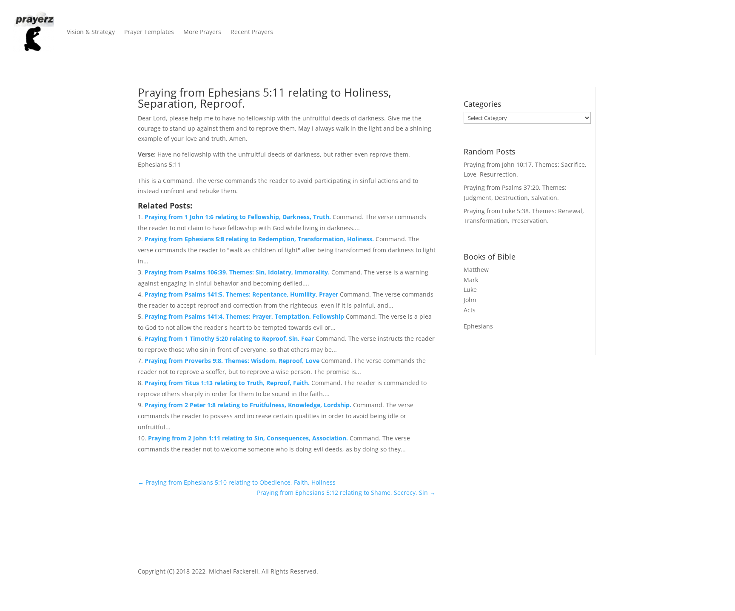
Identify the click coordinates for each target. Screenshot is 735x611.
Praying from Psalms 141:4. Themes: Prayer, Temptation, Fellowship (245, 316)
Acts (470, 310)
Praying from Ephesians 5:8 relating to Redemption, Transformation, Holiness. (260, 239)
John (470, 300)
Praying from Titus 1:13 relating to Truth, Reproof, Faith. (228, 383)
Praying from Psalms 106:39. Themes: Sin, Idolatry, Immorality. (238, 272)
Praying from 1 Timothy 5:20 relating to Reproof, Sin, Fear (230, 338)
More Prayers (202, 32)
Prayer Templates (149, 32)
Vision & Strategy (91, 32)
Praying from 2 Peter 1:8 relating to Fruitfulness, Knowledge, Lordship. (249, 405)
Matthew (476, 270)
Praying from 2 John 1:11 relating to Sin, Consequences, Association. (249, 438)
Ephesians (478, 326)
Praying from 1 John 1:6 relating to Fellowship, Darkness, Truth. (239, 217)
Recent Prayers (252, 32)
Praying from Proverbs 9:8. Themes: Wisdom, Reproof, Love (233, 361)
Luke (470, 290)
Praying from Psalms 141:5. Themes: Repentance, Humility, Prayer (242, 294)
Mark (471, 280)
